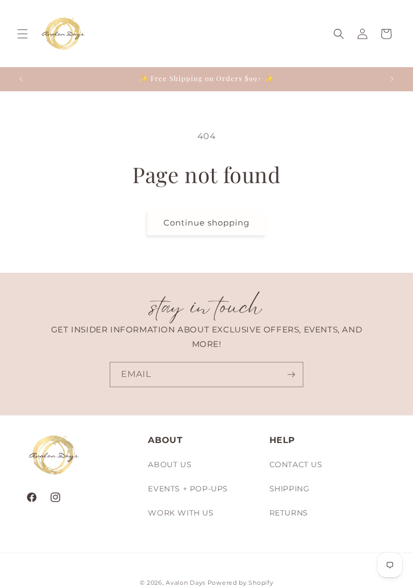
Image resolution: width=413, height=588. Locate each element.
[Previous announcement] (21, 79)
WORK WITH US (180, 513)
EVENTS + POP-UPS (188, 488)
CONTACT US (296, 464)
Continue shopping (206, 222)
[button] (22, 34)
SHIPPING (289, 488)
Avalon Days (185, 582)
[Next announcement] (392, 79)
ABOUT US (169, 464)
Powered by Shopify (241, 582)
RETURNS (288, 513)
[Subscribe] (291, 374)
